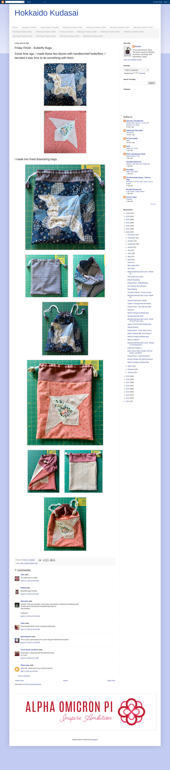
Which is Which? (133, 340)
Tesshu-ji (131, 310)
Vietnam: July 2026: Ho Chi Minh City (138, 164)
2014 (128, 392)
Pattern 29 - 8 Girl (132, 148)
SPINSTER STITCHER (134, 131)
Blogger (94, 740)
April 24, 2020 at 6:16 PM (30, 658)
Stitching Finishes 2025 (96, 27)
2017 (128, 382)
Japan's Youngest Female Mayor (139, 304)
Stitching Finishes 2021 (22, 32)
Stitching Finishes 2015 (22, 36)
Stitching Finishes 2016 (134, 32)
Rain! (128, 140)
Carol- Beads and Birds (29, 650)
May (129, 257)
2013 (128, 395)
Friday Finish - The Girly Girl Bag (139, 307)
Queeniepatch (26, 637)
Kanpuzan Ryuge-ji (134, 348)
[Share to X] (49, 560)
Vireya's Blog (131, 197)
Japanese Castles (29, 27)
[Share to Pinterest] (54, 560)
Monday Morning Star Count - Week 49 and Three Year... (140, 320)
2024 (128, 219)
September (132, 244)
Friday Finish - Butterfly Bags (138, 283)
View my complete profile (133, 60)
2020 (128, 232)
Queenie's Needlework (134, 121)
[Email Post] (39, 560)
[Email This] (44, 560)
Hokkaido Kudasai (46, 12)
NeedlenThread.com (134, 189)
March (130, 366)
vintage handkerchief (30, 563)
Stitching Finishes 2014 (46, 36)
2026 (128, 213)
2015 (128, 389)
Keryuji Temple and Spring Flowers (140, 359)
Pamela (138, 46)
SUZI (128, 146)
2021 (128, 229)
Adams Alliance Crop (133, 156)
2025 (128, 216)
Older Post (111, 681)
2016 (128, 386)
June (130, 253)
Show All (153, 204)
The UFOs (131, 268)
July (129, 250)
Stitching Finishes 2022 (143, 27)
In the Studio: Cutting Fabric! (135, 191)
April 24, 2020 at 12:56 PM (30, 643)
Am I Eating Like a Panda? (137, 286)
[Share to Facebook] (51, 560)
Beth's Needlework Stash (135, 154)
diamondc (24, 601)
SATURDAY (130, 132)
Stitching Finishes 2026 (72, 27)
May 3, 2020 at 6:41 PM (29, 671)
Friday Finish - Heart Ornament (139, 356)
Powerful (129, 199)
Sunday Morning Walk (135, 316)
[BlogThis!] (46, 560)
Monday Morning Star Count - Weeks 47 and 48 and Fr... (141, 344)
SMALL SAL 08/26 (132, 171)
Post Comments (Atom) (32, 684)
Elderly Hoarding (134, 280)
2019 (128, 376)
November (132, 238)
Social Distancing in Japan (137, 300)
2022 (128, 226)
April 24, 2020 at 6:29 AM (30, 581)
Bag (22, 563)
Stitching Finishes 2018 (87, 32)
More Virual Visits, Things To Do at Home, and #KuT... (140, 352)
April (129, 260)
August (130, 247)
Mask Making (132, 289)
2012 (128, 398)
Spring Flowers (133, 327)
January (131, 372)
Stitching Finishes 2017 (110, 32)
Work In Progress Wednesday (138, 313)
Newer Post (19, 681)
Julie (22, 575)
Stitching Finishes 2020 (46, 32)
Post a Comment (24, 676)
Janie (23, 623)
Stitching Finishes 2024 (119, 27)
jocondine (130, 170)
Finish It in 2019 (66, 32)
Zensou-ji (131, 262)
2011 (128, 401)
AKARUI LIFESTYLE (133, 162)
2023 (128, 223)
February (131, 369)
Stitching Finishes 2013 (69, 36)
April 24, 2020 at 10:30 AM (30, 616)
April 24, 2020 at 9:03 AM (30, 594)
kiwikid (23, 588)
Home (15, 27)
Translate (142, 73)
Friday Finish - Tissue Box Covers (140, 330)
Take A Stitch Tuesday (50, 27)
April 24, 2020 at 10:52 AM (30, 629)
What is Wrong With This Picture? (139, 333)
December (132, 235)
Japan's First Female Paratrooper (139, 324)
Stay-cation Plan (133, 265)
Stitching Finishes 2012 (93, 36)
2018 (128, 379)
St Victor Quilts (132, 138)
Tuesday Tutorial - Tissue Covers (139, 292)
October (131, 241)
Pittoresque (25, 665)
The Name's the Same (135, 277)
